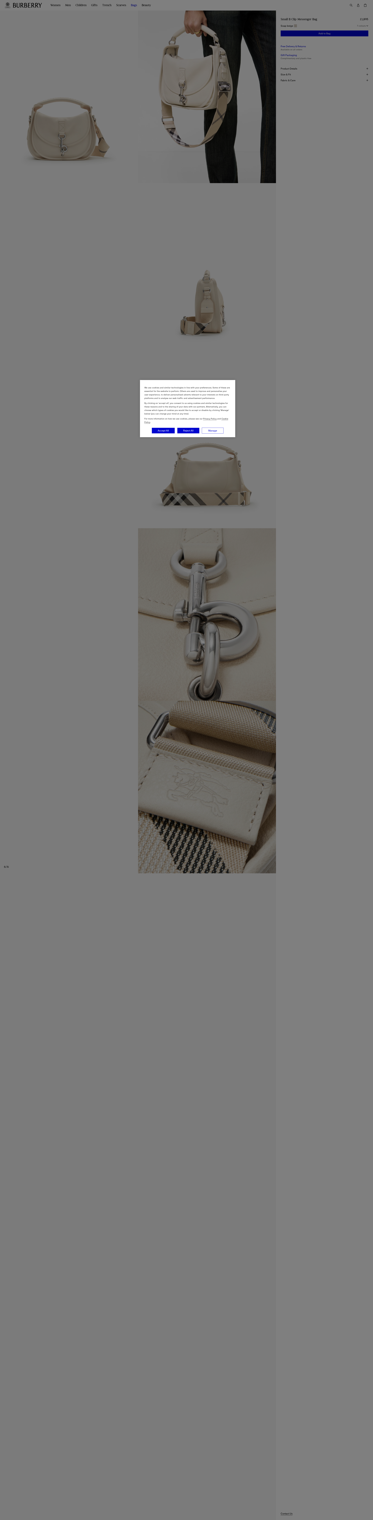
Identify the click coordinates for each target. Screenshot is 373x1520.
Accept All (163, 430)
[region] (187, 408)
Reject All (188, 430)
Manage (212, 430)
